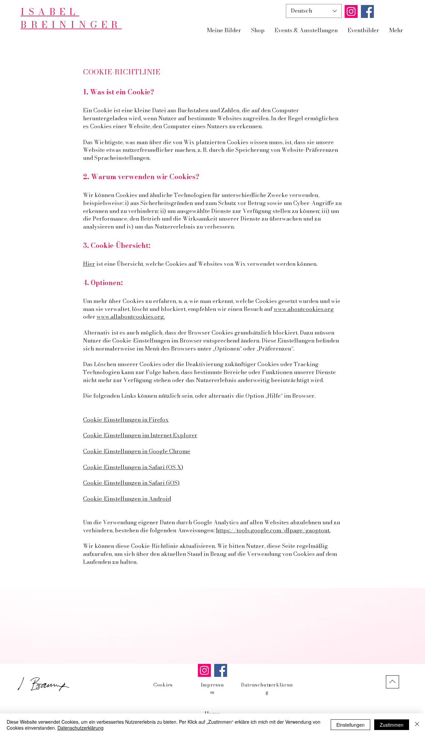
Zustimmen (391, 724)
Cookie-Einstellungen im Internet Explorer (140, 435)
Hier (89, 264)
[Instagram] (351, 11)
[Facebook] (367, 11)
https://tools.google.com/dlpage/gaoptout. (273, 530)
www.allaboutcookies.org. (131, 316)
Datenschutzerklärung (80, 727)
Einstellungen (350, 724)
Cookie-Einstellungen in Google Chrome (136, 451)
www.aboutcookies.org (304, 309)
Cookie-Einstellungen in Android (127, 498)
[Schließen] (417, 725)
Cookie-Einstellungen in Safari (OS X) (133, 467)
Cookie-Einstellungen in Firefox (126, 419)
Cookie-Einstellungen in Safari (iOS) (131, 482)
